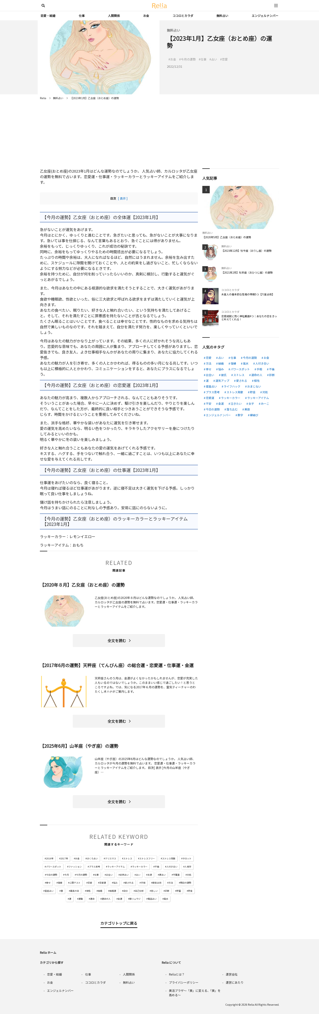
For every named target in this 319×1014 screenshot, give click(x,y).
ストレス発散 (168, 858)
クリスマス (110, 858)
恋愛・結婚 (48, 15)
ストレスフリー (147, 858)
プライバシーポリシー (183, 982)
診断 (167, 890)
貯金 (190, 890)
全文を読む (117, 640)
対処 (189, 874)
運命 (92, 898)
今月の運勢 (81, 874)
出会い (109, 874)
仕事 (82, 15)
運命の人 (106, 898)
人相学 (188, 866)
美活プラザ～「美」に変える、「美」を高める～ (195, 992)
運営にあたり (234, 982)
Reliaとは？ (177, 974)
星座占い (49, 890)
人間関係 (114, 15)
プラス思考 (94, 866)
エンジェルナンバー (265, 15)
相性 (88, 890)
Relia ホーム (48, 952)
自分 (125, 890)
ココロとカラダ (183, 15)
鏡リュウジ (134, 898)
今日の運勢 (51, 874)
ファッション (75, 866)
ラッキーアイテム (116, 866)
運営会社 (232, 974)
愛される (129, 882)
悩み (115, 882)
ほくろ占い (92, 858)
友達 (150, 874)
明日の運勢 (185, 882)
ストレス (127, 858)
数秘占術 (156, 882)
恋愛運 (102, 882)
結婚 (100, 890)
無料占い (222, 15)
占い (138, 874)
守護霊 (176, 874)
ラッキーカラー (140, 866)
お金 (146, 15)
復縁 (60, 882)
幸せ (48, 882)
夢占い (162, 874)
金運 (120, 898)
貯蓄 (178, 890)
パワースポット (53, 866)
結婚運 (112, 890)
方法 (171, 882)
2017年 (64, 858)
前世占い (124, 874)
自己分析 (139, 890)
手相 (143, 882)
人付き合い (171, 866)
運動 (80, 898)
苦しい (154, 890)
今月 (66, 874)
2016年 (49, 858)
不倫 (157, 866)
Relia (251, 1004)
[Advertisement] (159, 129)
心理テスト (74, 882)
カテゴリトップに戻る (118, 923)
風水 (166, 898)
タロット (187, 858)
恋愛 (90, 882)
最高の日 (74, 890)
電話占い (152, 898)
